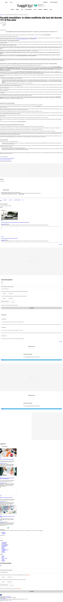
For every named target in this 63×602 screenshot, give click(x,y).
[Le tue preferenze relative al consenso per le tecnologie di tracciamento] (5, 600)
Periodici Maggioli (4, 545)
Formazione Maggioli (5, 544)
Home (1, 14)
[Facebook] (28, 349)
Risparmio (46, 9)
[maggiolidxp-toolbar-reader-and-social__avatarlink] (1, 25)
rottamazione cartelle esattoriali (43, 11)
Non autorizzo (11, 293)
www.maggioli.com (8, 596)
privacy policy (20, 305)
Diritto (3, 547)
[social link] (1, 190)
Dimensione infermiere (5, 549)
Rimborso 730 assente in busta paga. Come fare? (6, 497)
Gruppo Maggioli (4, 542)
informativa (30, 291)
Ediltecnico (3, 548)
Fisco (22, 9)
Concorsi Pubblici (28, 9)
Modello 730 (22, 11)
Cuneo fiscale (33, 11)
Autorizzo (4, 293)
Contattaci (3, 533)
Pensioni (12, 9)
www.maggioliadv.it (3, 598)
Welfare (17, 9)
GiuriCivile (3, 552)
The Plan (3, 551)
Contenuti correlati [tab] (4, 446)
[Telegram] (34, 349)
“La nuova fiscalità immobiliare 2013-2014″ (21, 38)
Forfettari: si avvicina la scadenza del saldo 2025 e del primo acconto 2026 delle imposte (7, 478)
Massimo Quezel (3, 224)
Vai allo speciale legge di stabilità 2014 (5, 159)
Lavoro (35, 9)
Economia (40, 9)
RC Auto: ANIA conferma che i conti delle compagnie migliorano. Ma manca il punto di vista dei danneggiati (15, 222)
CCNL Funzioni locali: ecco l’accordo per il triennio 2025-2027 (9, 238)
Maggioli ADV (4, 546)
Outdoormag (4, 550)
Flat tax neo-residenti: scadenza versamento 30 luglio (7, 459)
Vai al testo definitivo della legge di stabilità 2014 (7, 158)
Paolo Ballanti (3, 240)
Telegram (2, 359)
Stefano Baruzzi (4, 24)
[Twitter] (31, 349)
